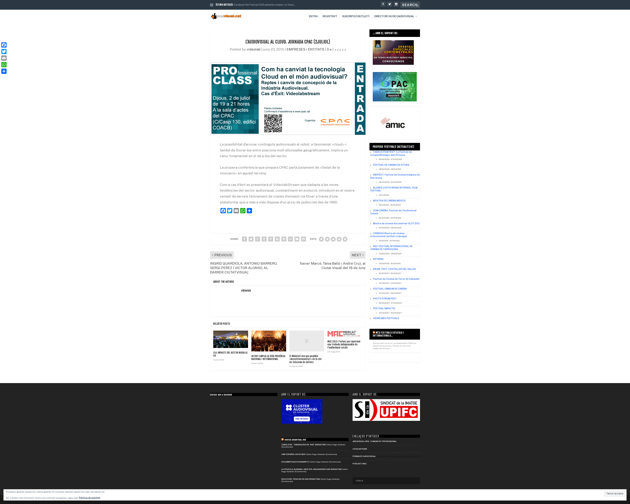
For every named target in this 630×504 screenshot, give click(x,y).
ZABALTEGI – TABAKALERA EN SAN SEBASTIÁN (303, 445)
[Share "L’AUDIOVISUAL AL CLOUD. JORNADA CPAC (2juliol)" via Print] (303, 239)
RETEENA (378, 259)
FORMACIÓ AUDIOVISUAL (364, 456)
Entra (313, 16)
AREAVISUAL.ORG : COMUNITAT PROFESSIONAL (375, 441)
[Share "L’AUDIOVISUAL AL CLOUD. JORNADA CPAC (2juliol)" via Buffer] (284, 239)
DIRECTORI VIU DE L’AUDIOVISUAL (394, 16)
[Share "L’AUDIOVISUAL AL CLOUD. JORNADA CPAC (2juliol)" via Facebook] (244, 239)
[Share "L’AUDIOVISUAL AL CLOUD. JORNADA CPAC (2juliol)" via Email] (297, 239)
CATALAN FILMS (360, 449)
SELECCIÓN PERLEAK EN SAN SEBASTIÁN (300, 479)
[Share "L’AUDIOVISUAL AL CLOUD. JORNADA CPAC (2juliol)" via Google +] (257, 239)
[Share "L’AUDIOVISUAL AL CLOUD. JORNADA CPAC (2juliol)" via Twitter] (251, 239)
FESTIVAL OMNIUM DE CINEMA (390, 288)
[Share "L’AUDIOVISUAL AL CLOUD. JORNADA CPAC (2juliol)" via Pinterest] (270, 239)
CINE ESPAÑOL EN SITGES (293, 454)
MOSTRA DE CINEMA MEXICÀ (389, 200)
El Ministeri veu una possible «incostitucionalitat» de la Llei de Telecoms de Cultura (305, 359)
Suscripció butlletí (355, 16)
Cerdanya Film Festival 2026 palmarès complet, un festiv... (264, 4)
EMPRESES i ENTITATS (305, 49)
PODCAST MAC (360, 464)
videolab (254, 49)
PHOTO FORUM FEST (385, 298)
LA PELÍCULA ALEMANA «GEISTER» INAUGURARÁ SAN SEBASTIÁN (311, 469)
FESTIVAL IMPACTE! (384, 308)
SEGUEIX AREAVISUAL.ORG (295, 440)
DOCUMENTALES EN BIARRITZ (295, 462)
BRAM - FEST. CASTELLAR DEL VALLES (394, 269)
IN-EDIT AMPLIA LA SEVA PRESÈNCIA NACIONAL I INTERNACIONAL (268, 357)
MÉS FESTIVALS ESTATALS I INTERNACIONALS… (388, 334)
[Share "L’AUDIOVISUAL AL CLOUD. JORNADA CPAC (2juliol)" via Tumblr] (264, 239)
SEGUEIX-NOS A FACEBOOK (221, 395)
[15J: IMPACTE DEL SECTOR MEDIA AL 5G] (230, 339)
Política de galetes (89, 497)
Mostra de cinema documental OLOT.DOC (396, 223)
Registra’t (330, 16)
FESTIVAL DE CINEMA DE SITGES (391, 165)
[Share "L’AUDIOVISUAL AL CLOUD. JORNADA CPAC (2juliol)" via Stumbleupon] (290, 239)
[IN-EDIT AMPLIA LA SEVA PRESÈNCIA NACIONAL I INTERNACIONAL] (268, 341)
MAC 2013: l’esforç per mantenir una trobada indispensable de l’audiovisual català (344, 344)
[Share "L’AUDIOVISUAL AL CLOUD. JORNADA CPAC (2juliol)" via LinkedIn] (277, 239)
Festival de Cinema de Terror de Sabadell (396, 279)
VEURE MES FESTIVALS (386, 318)
